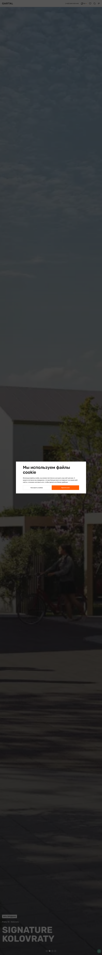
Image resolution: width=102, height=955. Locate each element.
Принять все (65, 488)
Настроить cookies (36, 488)
